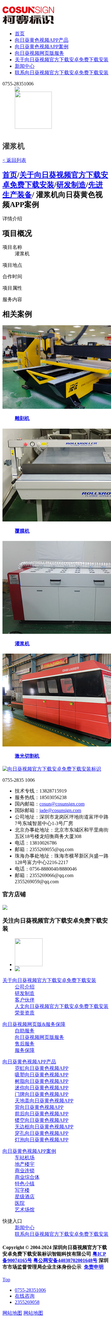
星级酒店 (25, 1196)
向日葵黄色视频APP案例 (41, 46)
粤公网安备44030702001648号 (65, 1260)
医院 (20, 1203)
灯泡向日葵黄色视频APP (41, 1139)
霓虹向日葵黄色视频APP (41, 1068)
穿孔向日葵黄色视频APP (41, 1133)
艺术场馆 (25, 1209)
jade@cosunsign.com (60, 810)
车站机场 (25, 1157)
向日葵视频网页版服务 (39, 53)
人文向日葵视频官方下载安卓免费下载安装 (62, 1006)
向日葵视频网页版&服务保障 (33, 1024)
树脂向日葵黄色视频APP (41, 1081)
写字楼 (22, 1190)
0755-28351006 (30, 1290)
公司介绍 (25, 986)
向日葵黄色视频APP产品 (41, 40)
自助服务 (25, 1030)
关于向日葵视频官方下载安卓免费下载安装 (62, 59)
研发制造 (71, 185)
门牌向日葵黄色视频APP (41, 1094)
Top (6, 1279)
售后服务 (25, 1043)
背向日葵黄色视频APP (39, 1107)
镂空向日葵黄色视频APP (41, 1120)
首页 (20, 33)
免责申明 (94, 1266)
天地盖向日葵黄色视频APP (44, 1100)
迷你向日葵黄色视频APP (41, 1087)
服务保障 (25, 1050)
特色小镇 (25, 1183)
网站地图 (12, 1313)
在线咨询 (25, 1296)
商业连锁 (25, 1170)
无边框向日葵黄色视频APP (44, 1126)
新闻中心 (25, 66)
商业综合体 (27, 1177)
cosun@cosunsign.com (61, 804)
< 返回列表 (14, 160)
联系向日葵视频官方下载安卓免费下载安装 (62, 72)
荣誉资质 (25, 1012)
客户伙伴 (25, 999)
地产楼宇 (25, 1164)
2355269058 (27, 1302)
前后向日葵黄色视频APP (41, 1113)
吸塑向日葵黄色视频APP (41, 1074)
